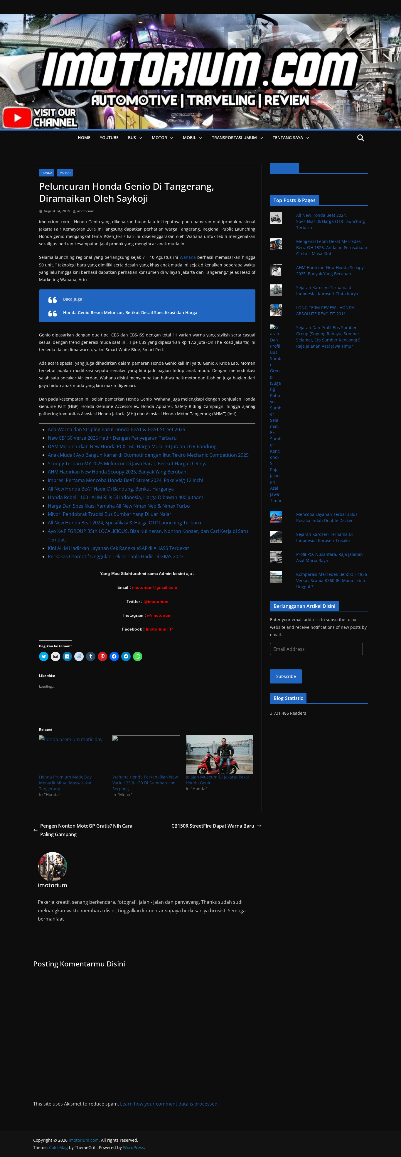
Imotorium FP (159, 629)
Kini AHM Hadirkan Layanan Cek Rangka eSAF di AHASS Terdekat (118, 548)
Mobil (189, 137)
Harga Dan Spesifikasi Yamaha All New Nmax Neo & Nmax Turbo (119, 506)
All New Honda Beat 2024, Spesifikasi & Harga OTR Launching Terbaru (124, 522)
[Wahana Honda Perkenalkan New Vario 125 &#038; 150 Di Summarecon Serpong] (146, 754)
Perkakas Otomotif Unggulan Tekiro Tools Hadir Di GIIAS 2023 (115, 556)
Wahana (188, 257)
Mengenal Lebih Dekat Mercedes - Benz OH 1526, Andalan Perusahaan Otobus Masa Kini (331, 247)
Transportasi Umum (234, 137)
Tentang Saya (288, 137)
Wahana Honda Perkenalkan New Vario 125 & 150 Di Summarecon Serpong (145, 782)
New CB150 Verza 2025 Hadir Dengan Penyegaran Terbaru (112, 438)
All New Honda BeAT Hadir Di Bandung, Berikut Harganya (111, 489)
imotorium (85, 211)
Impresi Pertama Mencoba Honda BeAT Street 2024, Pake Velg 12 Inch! (125, 480)
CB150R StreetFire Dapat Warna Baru (212, 826)
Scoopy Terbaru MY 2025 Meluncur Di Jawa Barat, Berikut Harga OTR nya (128, 463)
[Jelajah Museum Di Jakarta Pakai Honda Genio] (219, 754)
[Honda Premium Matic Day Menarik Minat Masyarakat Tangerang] (73, 754)
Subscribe (286, 676)
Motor (159, 137)
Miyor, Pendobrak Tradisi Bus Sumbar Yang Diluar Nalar (109, 514)
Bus (132, 137)
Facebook (285, 168)
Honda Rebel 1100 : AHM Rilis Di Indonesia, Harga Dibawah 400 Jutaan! (125, 497)
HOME (84, 137)
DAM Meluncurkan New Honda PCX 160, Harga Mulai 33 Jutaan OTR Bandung (132, 446)
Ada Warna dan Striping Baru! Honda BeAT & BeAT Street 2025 (116, 429)
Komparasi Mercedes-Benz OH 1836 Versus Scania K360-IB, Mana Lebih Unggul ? (331, 580)
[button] (139, 138)
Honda (46, 173)
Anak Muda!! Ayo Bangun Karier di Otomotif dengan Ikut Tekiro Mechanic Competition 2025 (148, 455)
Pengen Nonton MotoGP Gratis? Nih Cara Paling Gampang (86, 830)
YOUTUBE (109, 137)
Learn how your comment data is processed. (169, 1104)
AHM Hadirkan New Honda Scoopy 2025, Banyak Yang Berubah (117, 472)
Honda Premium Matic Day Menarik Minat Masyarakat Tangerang (65, 782)
